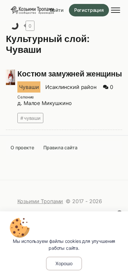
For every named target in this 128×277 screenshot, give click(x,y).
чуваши (32, 118)
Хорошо (64, 263)
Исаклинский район (70, 87)
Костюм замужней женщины (69, 74)
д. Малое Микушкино (44, 103)
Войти (57, 10)
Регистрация (89, 10)
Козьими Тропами (40, 201)
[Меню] (115, 10)
